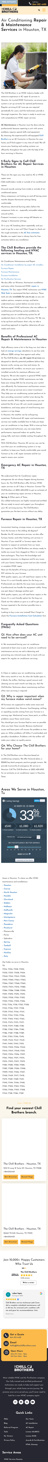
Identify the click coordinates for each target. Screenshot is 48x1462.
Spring (7, 937)
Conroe (7, 884)
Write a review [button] (28, 1277)
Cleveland (8, 894)
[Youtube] (32, 1397)
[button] (43, 10)
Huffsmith (8, 905)
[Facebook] (21, 1397)
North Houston (10, 887)
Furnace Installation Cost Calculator (26, 616)
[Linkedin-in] (27, 1397)
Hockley (7, 947)
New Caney (9, 916)
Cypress (7, 944)
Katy (6, 951)
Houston (7, 880)
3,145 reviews (25, 1273)
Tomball (7, 940)
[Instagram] (15, 1397)
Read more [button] (10, 1308)
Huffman (8, 901)
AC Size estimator (32, 233)
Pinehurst (8, 923)
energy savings (14, 351)
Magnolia (8, 908)
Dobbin (7, 898)
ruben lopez (17, 1288)
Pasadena (8, 919)
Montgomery (9, 912)
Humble (7, 891)
